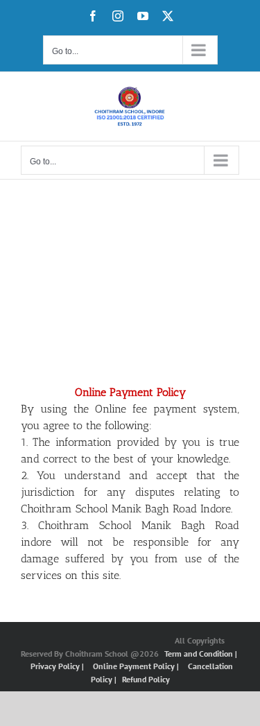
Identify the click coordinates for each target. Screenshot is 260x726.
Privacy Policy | (58, 666)
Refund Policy (146, 679)
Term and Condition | (200, 653)
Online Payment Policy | (137, 666)
